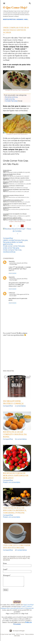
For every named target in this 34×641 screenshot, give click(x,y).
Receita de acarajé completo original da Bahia (15, 434)
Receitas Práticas (9, 19)
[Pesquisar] (30, 3)
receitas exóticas (9, 252)
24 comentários (21, 439)
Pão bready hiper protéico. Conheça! (13, 402)
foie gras (24, 240)
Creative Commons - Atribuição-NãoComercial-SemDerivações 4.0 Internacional (17, 607)
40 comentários (21, 550)
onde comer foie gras (11, 248)
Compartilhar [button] (8, 238)
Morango (20, 19)
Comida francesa (11, 101)
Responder (12, 273)
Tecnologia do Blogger (19, 630)
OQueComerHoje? (28, 604)
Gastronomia (9, 99)
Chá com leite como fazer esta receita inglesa (16, 546)
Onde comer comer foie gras (14, 246)
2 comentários (20, 406)
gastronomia (7, 244)
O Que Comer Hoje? (15, 7)
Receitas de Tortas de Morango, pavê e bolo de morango (15, 475)
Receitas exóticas (11, 97)
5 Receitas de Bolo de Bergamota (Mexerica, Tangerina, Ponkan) (14, 510)
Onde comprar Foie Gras (12, 250)
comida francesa (14, 240)
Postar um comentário (11, 482)
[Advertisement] (17, 353)
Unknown (12, 293)
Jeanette (12, 261)
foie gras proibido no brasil (12, 242)
